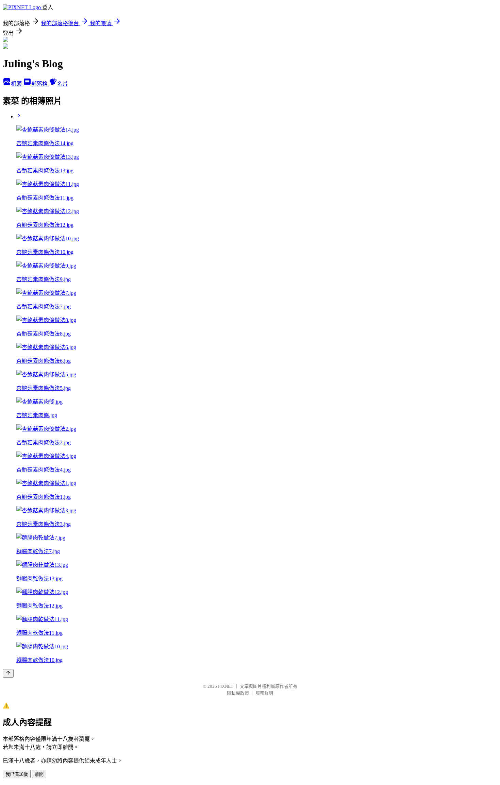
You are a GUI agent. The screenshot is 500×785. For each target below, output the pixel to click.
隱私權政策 (238, 693)
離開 (39, 774)
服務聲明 (264, 693)
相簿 (17, 84)
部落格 (40, 84)
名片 (62, 84)
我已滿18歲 (16, 774)
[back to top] (8, 673)
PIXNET (225, 686)
